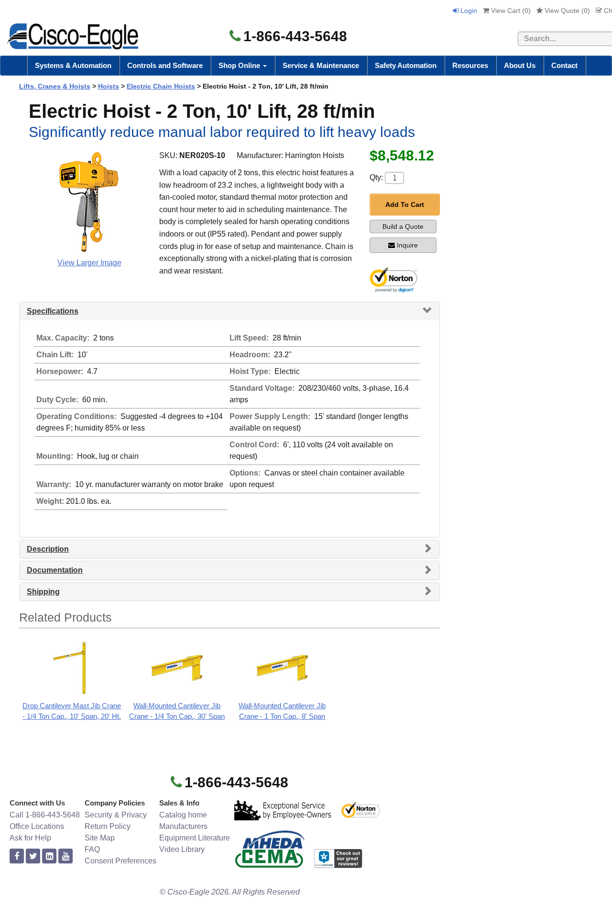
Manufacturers (183, 826)
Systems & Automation (73, 65)
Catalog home (183, 815)
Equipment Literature (194, 838)
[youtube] (65, 856)
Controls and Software (165, 65)
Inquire (407, 245)
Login (468, 10)
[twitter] (33, 856)
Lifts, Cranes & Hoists (54, 86)
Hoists (108, 86)
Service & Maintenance (321, 65)
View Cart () (510, 10)
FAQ (92, 849)
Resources (470, 65)
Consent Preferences (120, 861)
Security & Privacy (116, 815)
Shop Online (240, 65)
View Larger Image (89, 263)
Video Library (182, 849)
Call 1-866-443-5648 (45, 815)
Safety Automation (406, 65)
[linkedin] (49, 856)
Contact (564, 65)
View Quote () (566, 10)
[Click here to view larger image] (89, 202)
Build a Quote (403, 226)
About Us (520, 65)
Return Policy (108, 826)
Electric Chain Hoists (161, 86)
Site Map (100, 838)
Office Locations (37, 826)
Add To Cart (404, 204)
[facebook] (17, 856)
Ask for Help (30, 838)
